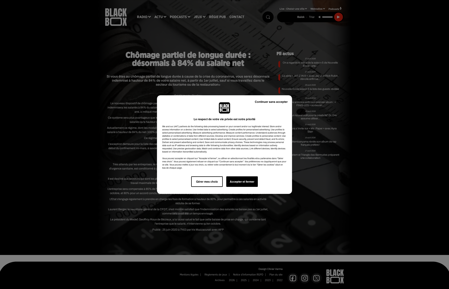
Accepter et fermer (242, 182)
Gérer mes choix (207, 182)
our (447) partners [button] (178, 126)
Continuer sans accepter (271, 102)
